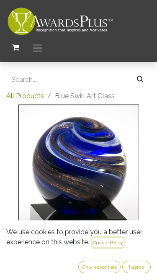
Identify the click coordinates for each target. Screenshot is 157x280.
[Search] (140, 80)
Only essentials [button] (99, 267)
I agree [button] (136, 267)
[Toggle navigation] (37, 48)
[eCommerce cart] (15, 47)
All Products (25, 96)
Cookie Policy (108, 243)
